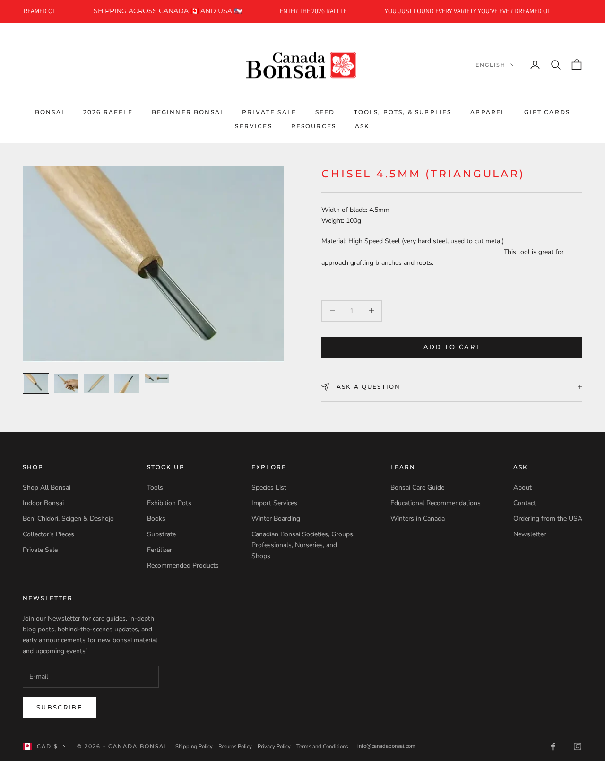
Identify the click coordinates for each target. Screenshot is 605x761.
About (522, 487)
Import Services (274, 503)
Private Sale (269, 111)
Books (156, 518)
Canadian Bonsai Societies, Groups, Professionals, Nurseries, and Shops (302, 545)
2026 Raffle (108, 111)
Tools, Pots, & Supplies (403, 111)
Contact (524, 503)
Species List (268, 487)
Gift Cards (547, 111)
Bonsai (49, 111)
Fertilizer (159, 549)
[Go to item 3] (96, 383)
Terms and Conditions (322, 746)
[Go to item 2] (66, 383)
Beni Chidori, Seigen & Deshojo (68, 518)
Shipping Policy (194, 746)
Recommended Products (183, 565)
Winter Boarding (275, 518)
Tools (155, 487)
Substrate (161, 534)
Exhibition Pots (169, 503)
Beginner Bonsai (187, 111)
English (490, 64)
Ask (362, 126)
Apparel (487, 111)
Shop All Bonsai (46, 487)
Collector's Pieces (48, 534)
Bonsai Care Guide (417, 487)
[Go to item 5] (157, 379)
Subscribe (59, 707)
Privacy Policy (274, 746)
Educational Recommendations (435, 503)
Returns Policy (235, 746)
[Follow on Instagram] (577, 746)
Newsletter (529, 534)
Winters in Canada (417, 518)
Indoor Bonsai (43, 503)
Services (253, 126)
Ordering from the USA (547, 518)
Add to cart (452, 346)
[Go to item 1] (36, 383)
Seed (325, 111)
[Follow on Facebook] (553, 746)
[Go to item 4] (126, 383)
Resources (313, 126)
